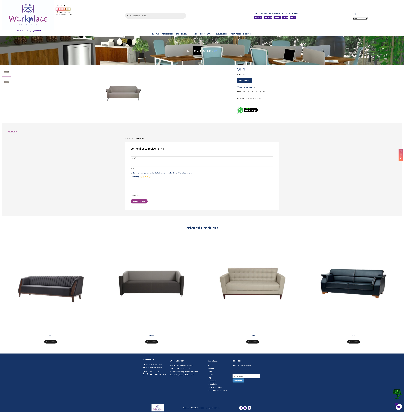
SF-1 (50, 336)
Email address (238, 372)
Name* (133, 158)
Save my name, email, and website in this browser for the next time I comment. (162, 173)
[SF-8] (353, 284)
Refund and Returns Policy (217, 390)
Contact (211, 368)
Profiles (210, 374)
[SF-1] (50, 284)
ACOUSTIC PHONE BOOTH (241, 34)
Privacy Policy (213, 384)
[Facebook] (245, 408)
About (210, 365)
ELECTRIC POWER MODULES (162, 34)
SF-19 (253, 336)
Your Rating (135, 177)
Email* (133, 168)
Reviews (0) (13, 132)
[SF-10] (151, 284)
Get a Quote (244, 80)
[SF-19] (252, 284)
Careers (210, 371)
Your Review (135, 196)
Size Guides (241, 75)
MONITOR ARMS (206, 34)
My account (212, 381)
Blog (209, 378)
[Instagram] (241, 408)
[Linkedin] (249, 408)
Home (189, 51)
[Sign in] (355, 14)
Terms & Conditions (215, 387)
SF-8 (353, 336)
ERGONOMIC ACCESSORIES (186, 34)
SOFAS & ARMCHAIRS (202, 51)
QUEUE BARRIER (221, 34)
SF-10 (151, 336)
